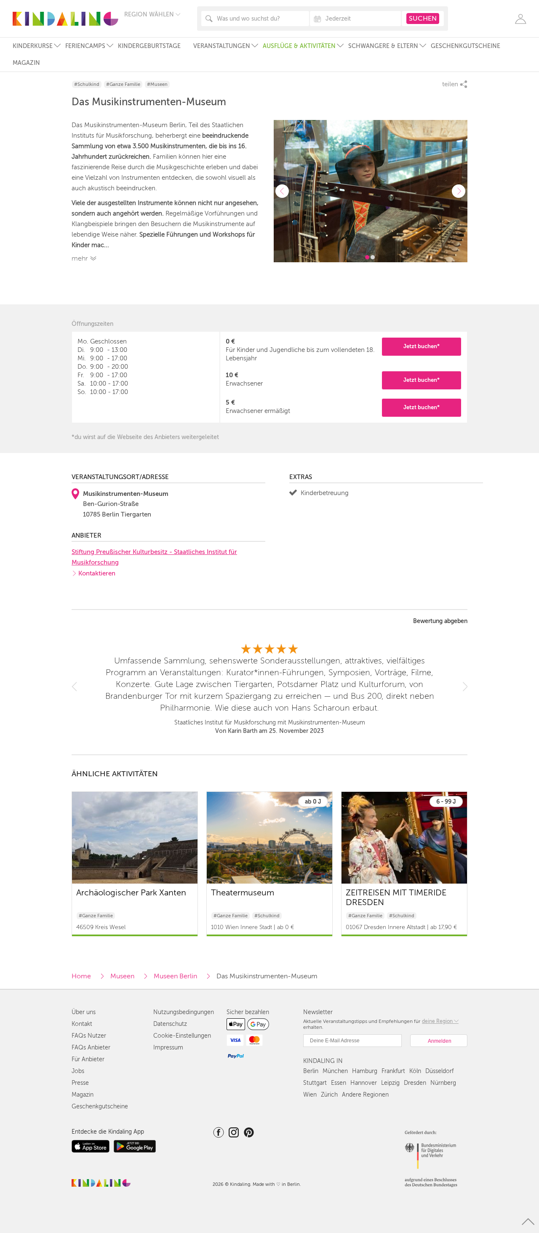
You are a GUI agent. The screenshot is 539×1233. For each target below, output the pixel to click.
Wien (310, 1095)
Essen (338, 1083)
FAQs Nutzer (89, 1036)
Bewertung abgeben (440, 621)
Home (81, 976)
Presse (80, 1083)
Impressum (168, 1047)
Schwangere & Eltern (383, 46)
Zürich (329, 1095)
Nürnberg (443, 1083)
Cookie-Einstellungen (182, 1036)
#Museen (157, 84)
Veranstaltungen (221, 46)
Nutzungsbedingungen (183, 1012)
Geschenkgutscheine (465, 46)
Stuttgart (315, 1083)
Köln (415, 1071)
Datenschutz (170, 1024)
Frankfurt (393, 1071)
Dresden (415, 1083)
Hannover (363, 1083)
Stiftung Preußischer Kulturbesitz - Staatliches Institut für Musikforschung (154, 557)
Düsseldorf (439, 1071)
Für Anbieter (88, 1059)
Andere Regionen (365, 1095)
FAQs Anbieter (91, 1047)
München (335, 1071)
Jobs (78, 1071)
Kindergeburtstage (149, 46)
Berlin (310, 1071)
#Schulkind (86, 84)
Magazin (26, 63)
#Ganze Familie (123, 84)
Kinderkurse (33, 46)
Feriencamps (85, 46)
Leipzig (390, 1083)
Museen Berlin (175, 976)
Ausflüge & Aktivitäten (299, 46)
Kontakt (82, 1024)
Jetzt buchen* (421, 346)
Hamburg (364, 1071)
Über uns (84, 1012)
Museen (122, 976)
